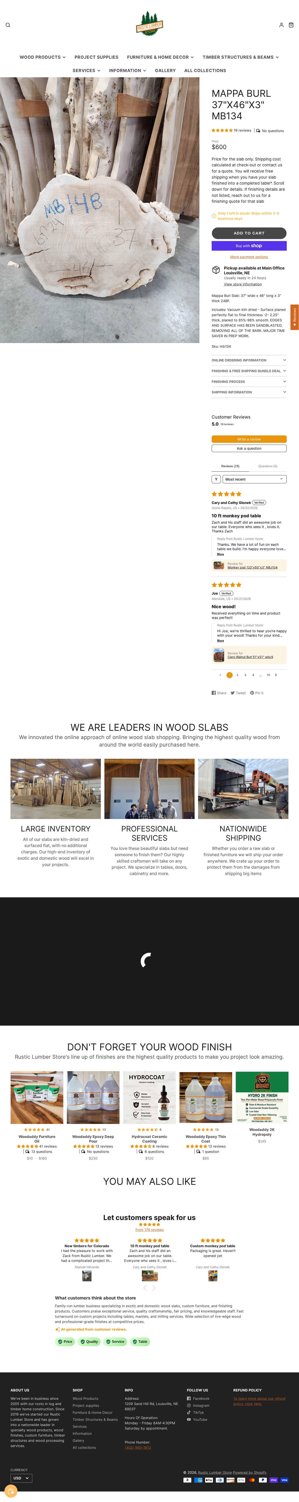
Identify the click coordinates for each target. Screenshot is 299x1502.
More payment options (249, 257)
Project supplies (97, 57)
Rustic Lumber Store (215, 1472)
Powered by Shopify (250, 1472)
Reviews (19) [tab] (230, 466)
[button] (223, 130)
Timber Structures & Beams (238, 57)
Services (84, 70)
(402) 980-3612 (138, 1447)
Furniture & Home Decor (158, 57)
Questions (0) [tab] (268, 466)
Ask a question (249, 448)
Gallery (165, 70)
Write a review (249, 439)
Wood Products (40, 57)
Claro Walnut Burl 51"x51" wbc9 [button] (250, 657)
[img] (149, 1224)
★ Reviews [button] (294, 317)
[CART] (291, 25)
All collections (205, 70)
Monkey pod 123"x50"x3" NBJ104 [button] (253, 567)
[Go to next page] (277, 675)
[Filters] (216, 479)
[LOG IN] (281, 25)
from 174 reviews (149, 1229)
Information (125, 70)
